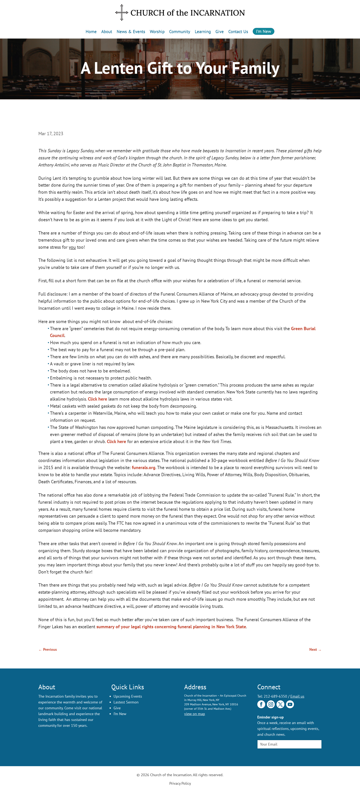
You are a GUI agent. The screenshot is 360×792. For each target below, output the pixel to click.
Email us (297, 696)
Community (179, 31)
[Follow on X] (280, 704)
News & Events (131, 31)
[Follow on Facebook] (261, 704)
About (106, 31)
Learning (203, 31)
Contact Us (238, 31)
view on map (194, 713)
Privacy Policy (180, 783)
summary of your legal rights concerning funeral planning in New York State (171, 627)
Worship (157, 31)
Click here (97, 399)
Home (91, 31)
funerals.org (143, 467)
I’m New (263, 31)
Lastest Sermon (126, 702)
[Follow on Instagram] (271, 704)
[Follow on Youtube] (290, 704)
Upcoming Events (128, 696)
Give (219, 31)
